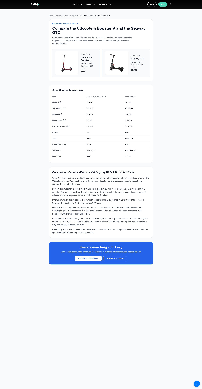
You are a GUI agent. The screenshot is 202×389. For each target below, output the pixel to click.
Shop (163, 4)
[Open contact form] (197, 384)
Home (51, 16)
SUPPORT (89, 4)
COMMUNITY (104, 4)
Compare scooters (61, 16)
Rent (152, 4)
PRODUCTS (76, 4)
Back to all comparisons (88, 258)
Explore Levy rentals (115, 258)
